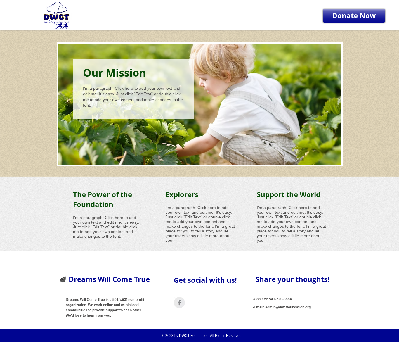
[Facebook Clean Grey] (179, 302)
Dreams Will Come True (109, 279)
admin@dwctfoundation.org (288, 307)
